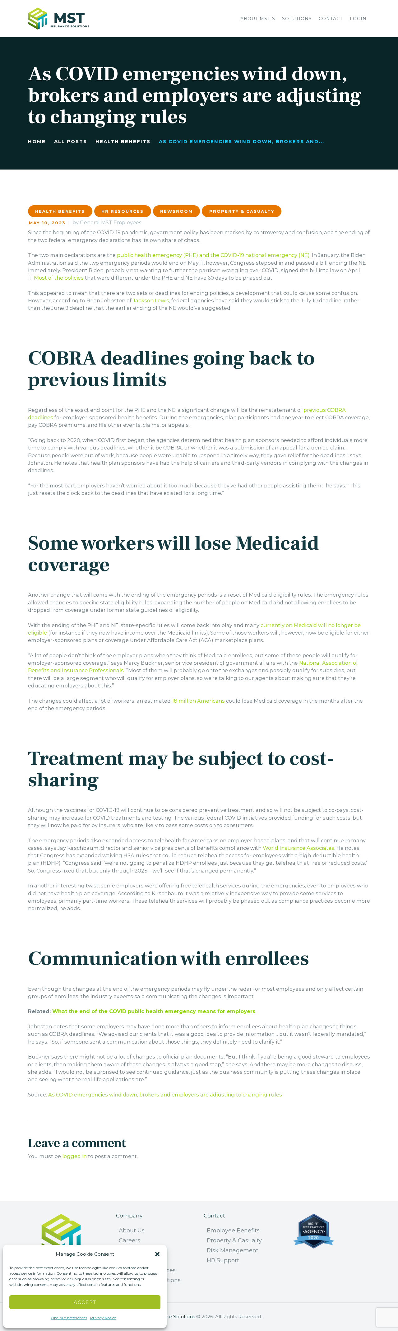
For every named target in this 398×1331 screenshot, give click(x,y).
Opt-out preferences (69, 1317)
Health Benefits (122, 141)
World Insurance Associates (298, 848)
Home (37, 141)
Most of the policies (59, 278)
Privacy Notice (103, 1317)
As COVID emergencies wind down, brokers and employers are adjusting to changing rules (165, 1094)
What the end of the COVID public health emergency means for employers (153, 1011)
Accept (85, 1302)
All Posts (70, 141)
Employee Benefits (233, 1230)
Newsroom (176, 211)
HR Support (223, 1260)
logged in (74, 1156)
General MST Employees (110, 223)
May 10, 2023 (47, 222)
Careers (129, 1240)
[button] (157, 1254)
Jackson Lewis (151, 300)
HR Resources (122, 211)
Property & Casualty (241, 211)
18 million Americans (198, 701)
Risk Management (232, 1250)
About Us (132, 1230)
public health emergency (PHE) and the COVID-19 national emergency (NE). (214, 255)
